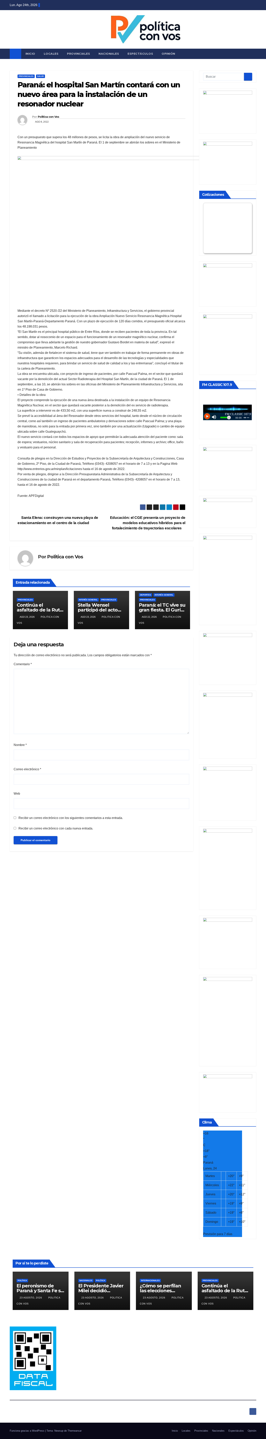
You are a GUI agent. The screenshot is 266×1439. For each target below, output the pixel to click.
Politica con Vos (48, 117)
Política (22, 1280)
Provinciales (78, 53)
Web (17, 793)
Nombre (20, 745)
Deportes (145, 595)
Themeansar (75, 1430)
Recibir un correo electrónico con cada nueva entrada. (55, 828)
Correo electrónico (27, 769)
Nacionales (109, 53)
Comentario (23, 664)
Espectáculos (140, 53)
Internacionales (150, 1280)
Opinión (168, 53)
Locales (51, 53)
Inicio (30, 53)
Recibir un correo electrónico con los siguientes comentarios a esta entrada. (70, 818)
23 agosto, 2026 (31, 1297)
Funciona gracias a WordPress (27, 1430)
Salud (40, 76)
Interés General (88, 600)
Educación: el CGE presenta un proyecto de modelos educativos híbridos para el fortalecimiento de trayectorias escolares (147, 523)
